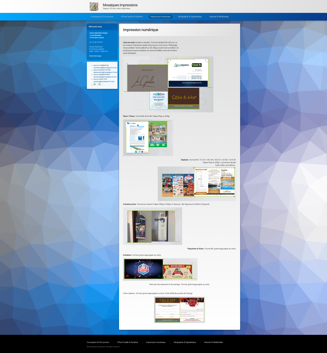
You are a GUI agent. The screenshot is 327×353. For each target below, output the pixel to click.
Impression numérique (160, 16)
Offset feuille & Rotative (132, 16)
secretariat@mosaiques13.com (105, 77)
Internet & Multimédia (219, 16)
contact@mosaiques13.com (104, 81)
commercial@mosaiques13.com (105, 68)
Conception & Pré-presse (102, 16)
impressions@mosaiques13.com (105, 72)
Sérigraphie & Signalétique (190, 16)
